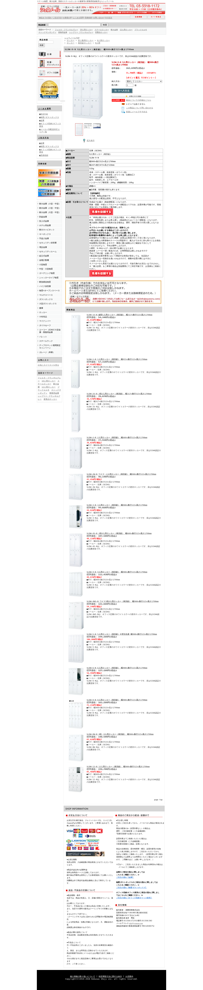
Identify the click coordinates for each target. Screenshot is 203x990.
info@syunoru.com (136, 923)
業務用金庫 (62, 32)
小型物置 (43, 264)
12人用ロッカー (126, 30)
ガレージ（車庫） (47, 352)
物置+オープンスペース (49, 290)
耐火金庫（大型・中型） (49, 212)
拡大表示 (91, 140)
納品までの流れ (45, 18)
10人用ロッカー (86, 30)
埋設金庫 (43, 247)
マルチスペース (46, 295)
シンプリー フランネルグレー (81, 32)
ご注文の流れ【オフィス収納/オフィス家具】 (134, 898)
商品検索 (41, 25)
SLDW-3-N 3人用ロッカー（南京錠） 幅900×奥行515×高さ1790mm (117, 505)
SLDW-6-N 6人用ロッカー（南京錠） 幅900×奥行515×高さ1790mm (117, 668)
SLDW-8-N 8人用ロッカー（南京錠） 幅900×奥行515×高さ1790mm (117, 700)
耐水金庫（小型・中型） (49, 208)
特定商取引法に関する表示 (110, 976)
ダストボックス (46, 299)
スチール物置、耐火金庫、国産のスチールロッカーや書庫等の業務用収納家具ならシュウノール (75, 1)
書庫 (41, 308)
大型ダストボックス (48, 303)
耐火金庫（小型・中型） (49, 204)
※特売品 (43, 317)
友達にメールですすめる (136, 112)
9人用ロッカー (103, 40)
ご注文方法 (43, 138)
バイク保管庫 (45, 286)
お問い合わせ (98, 18)
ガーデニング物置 (47, 273)
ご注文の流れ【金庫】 (125, 877)
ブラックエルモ (140, 30)
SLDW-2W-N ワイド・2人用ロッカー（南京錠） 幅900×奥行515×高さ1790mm (121, 474)
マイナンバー (45, 321)
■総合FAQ (43, 114)
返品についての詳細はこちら (138, 100)
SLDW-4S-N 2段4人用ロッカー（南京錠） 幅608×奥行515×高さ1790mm (119, 533)
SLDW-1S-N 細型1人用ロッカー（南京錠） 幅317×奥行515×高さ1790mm (119, 315)
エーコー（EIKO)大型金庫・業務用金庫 (50, 331)
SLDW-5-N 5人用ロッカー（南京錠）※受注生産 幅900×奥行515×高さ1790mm (122, 634)
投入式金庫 (44, 221)
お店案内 (129, 976)
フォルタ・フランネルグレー (66, 30)
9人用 (97, 43)
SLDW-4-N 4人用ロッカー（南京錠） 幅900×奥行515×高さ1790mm (117, 572)
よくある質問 (44, 109)
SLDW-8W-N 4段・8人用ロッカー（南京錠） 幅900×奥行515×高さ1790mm (120, 734)
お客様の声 (67, 18)
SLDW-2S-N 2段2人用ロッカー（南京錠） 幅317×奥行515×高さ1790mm (119, 394)
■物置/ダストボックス (49, 117)
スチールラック (46, 341)
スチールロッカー (102, 30)
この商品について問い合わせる (139, 108)
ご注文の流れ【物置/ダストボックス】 (131, 888)
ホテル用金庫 (45, 225)
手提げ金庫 (44, 238)
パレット (43, 337)
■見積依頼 (43, 155)
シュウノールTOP (72, 38)
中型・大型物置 (46, 269)
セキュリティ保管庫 (48, 243)
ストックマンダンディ (47, 32)
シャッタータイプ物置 (49, 278)
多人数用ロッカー (85, 40)
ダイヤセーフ (45, 325)
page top (158, 800)
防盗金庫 (43, 217)
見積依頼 (88, 18)
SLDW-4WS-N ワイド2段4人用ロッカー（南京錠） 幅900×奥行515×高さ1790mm (123, 601)
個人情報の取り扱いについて (82, 976)
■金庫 (41, 120)
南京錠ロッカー (85, 43)
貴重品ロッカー (101, 32)
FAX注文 (108, 18)
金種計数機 (44, 260)
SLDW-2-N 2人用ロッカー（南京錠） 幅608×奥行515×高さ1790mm (117, 437)
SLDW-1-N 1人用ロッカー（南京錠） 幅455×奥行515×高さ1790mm (117, 359)
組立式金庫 (44, 256)
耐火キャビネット (47, 230)
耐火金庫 (114, 30)
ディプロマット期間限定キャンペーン (49, 346)
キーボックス (45, 234)
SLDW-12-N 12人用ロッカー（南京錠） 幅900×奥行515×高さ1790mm (118, 766)
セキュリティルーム (48, 251)
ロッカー (43, 312)
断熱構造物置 (45, 282)
